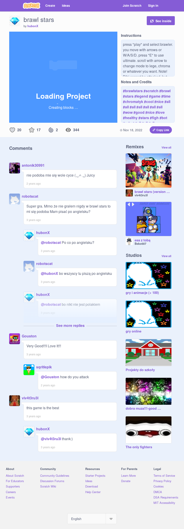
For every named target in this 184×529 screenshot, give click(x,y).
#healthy (130, 117)
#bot (163, 117)
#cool (148, 101)
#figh (154, 117)
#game (154, 96)
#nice (159, 101)
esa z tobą (142, 240)
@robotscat (51, 242)
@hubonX (49, 273)
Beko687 (140, 244)
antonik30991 (33, 165)
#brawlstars (133, 90)
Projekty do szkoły (140, 370)
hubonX (32, 26)
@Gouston (50, 376)
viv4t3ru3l (30, 397)
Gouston (29, 336)
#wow (128, 112)
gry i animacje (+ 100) (142, 293)
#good (139, 112)
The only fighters (139, 447)
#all (167, 101)
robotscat (30, 196)
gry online (133, 331)
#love (160, 112)
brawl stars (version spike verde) (153, 192)
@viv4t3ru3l (51, 438)
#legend (141, 96)
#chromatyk (133, 101)
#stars (128, 96)
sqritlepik (44, 366)
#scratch (151, 90)
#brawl (165, 90)
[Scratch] (31, 5)
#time (166, 96)
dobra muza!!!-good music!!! (144, 409)
